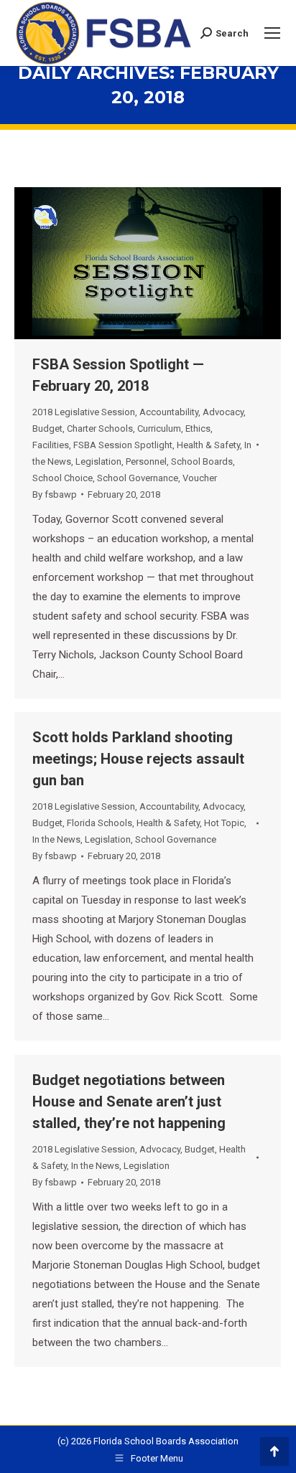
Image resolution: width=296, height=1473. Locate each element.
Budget (47, 428)
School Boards (202, 461)
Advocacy (223, 412)
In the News (56, 839)
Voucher (199, 478)
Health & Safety (208, 445)
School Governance (137, 478)
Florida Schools (99, 823)
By (54, 494)
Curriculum (159, 428)
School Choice (62, 478)
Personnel (146, 461)
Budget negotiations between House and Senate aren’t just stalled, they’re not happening (129, 1101)
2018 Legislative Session (83, 412)
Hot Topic (224, 823)
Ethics (198, 428)
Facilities (50, 445)
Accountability (168, 412)
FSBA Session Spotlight (122, 445)
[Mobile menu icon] (272, 33)
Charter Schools (100, 428)
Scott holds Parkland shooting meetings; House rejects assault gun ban (138, 759)
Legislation (98, 461)
